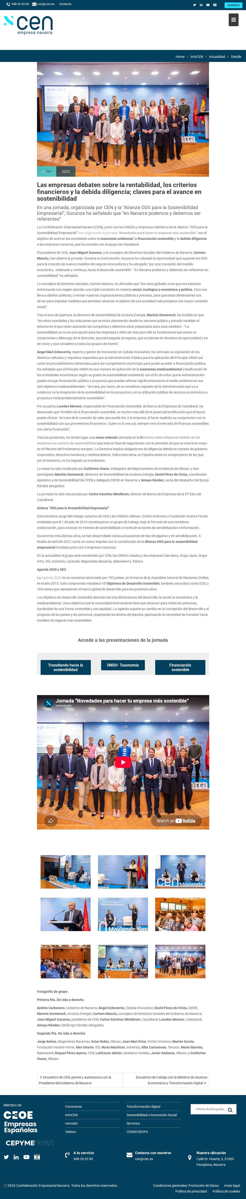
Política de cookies (226, 1191)
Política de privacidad (191, 1191)
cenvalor (71, 1123)
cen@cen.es (46, 4)
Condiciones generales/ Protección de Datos (186, 1185)
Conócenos (73, 1106)
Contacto (65, 4)
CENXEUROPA (137, 1132)
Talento (70, 1132)
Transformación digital (143, 1106)
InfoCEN (71, 1115)
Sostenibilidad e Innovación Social (152, 1115)
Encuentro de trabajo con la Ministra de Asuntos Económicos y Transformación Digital (171, 1080)
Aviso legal (232, 1185)
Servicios (133, 1123)
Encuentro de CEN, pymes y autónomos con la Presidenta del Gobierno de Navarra (75, 1080)
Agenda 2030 (52, 578)
